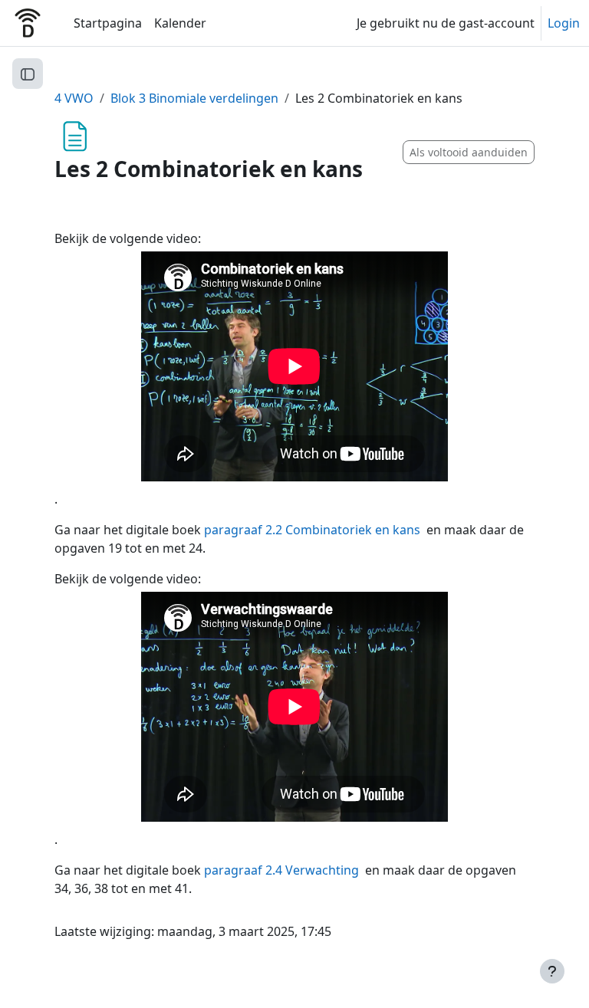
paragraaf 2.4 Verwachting (281, 870)
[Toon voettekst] (552, 971)
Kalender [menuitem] (180, 23)
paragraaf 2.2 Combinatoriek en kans (312, 529)
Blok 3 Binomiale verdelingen (194, 98)
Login (564, 23)
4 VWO (74, 98)
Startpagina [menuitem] (108, 23)
